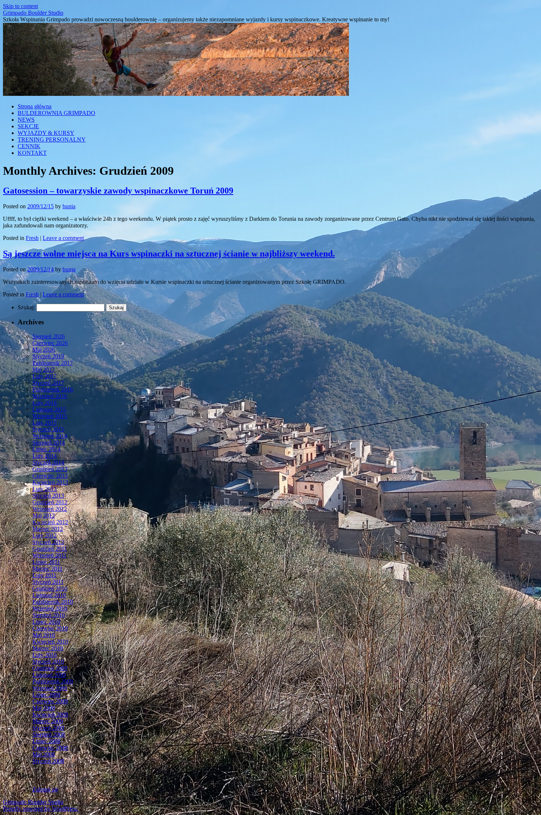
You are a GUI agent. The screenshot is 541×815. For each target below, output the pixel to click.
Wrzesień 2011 (49, 555)
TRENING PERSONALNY (52, 139)
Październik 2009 (52, 681)
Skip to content (20, 6)
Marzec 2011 (47, 568)
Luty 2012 (44, 535)
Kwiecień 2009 (50, 714)
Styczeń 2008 (48, 761)
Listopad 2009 (49, 675)
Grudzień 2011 (49, 549)
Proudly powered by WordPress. (40, 808)
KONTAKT (32, 153)
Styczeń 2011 (48, 582)
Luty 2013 (44, 489)
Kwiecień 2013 (50, 482)
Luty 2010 (44, 655)
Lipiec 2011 (46, 562)
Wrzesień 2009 (49, 688)
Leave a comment (63, 238)
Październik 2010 (52, 602)
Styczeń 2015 (48, 429)
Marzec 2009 (47, 721)
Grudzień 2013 (49, 469)
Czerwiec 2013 (50, 476)
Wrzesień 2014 (49, 436)
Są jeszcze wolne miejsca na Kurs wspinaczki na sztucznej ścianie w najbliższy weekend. (169, 253)
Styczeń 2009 (48, 728)
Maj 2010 (43, 635)
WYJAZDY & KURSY (46, 133)
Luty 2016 (44, 403)
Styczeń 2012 (48, 542)
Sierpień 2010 (48, 615)
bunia (69, 206)
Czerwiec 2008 (50, 748)
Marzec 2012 (47, 529)
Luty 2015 (44, 422)
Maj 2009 (43, 708)
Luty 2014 (44, 456)
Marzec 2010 (47, 648)
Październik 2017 (52, 363)
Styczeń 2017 (48, 383)
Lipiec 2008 (46, 741)
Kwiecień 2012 (50, 522)
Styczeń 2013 (48, 495)
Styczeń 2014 (48, 462)
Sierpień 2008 (48, 734)
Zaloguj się (45, 789)
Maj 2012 (43, 515)
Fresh (32, 238)
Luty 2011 (44, 575)
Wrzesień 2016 (49, 396)
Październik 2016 (52, 389)
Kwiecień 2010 (50, 641)
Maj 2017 (43, 369)
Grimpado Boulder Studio (33, 13)
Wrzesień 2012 (49, 509)
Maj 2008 (43, 754)
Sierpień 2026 (48, 336)
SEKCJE (28, 126)
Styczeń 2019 (48, 356)
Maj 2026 (43, 349)
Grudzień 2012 (49, 502)
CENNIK (29, 146)
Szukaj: (26, 307)
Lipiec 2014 (46, 449)
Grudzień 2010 (49, 588)
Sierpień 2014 (48, 442)
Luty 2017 (44, 376)
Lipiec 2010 (46, 622)
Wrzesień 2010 (49, 608)
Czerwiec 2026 (50, 343)
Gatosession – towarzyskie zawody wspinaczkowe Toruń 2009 (118, 190)
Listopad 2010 (49, 595)
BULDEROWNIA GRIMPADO (56, 113)
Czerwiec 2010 (50, 628)
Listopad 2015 (49, 409)
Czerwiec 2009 (50, 701)
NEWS (26, 119)
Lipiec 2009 (46, 695)
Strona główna (35, 106)
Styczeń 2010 (48, 661)
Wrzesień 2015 (49, 416)
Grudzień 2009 (49, 668)
